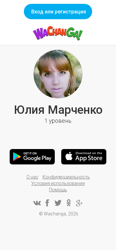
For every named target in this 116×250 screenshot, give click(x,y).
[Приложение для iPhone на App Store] (83, 156)
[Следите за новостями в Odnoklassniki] (68, 203)
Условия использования (58, 183)
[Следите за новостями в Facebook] (47, 203)
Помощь (58, 189)
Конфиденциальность (66, 176)
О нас (32, 176)
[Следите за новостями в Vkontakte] (37, 203)
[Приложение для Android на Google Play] (32, 156)
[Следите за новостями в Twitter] (58, 203)
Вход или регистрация (58, 12)
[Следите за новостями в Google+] (79, 203)
